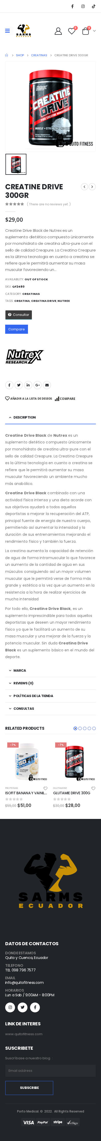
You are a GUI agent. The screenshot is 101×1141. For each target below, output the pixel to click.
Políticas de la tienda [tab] (33, 695)
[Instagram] (83, 6)
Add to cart (39, 749)
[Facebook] (72, 6)
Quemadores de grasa (67, 788)
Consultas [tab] (23, 708)
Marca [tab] (19, 670)
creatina (22, 301)
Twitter (19, 385)
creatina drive (43, 301)
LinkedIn (28, 385)
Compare (16, 329)
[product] (74, 761)
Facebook (9, 385)
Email (47, 385)
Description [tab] (24, 417)
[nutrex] (24, 356)
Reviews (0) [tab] (23, 683)
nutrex (63, 301)
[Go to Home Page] (7, 55)
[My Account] (58, 30)
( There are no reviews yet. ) (49, 204)
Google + (37, 385)
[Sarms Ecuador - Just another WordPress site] (23, 30)
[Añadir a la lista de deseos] (45, 788)
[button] (75, 728)
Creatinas (31, 294)
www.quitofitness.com (23, 1034)
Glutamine (12, 788)
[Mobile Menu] (9, 30)
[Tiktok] (93, 6)
